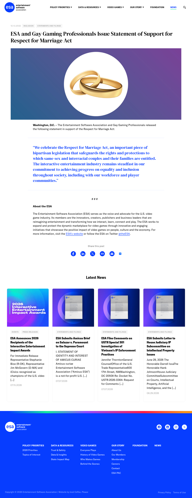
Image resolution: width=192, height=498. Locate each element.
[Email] (112, 254)
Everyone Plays (88, 450)
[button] (184, 7)
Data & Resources (62, 445)
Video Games (88, 445)
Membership (118, 459)
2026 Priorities (30, 450)
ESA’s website (74, 233)
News (173, 7)
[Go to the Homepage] (17, 7)
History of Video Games (92, 454)
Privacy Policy (164, 492)
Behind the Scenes (90, 463)
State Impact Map (60, 459)
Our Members (119, 454)
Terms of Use (179, 492)
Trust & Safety (58, 450)
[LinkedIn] (83, 254)
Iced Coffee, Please (79, 492)
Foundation (157, 7)
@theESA (124, 233)
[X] (92, 254)
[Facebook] (73, 254)
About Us (116, 450)
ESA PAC (116, 473)
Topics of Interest (31, 454)
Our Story (118, 445)
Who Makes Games (90, 459)
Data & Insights (59, 454)
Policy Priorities (33, 445)
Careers (116, 463)
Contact (116, 468)
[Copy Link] (102, 254)
